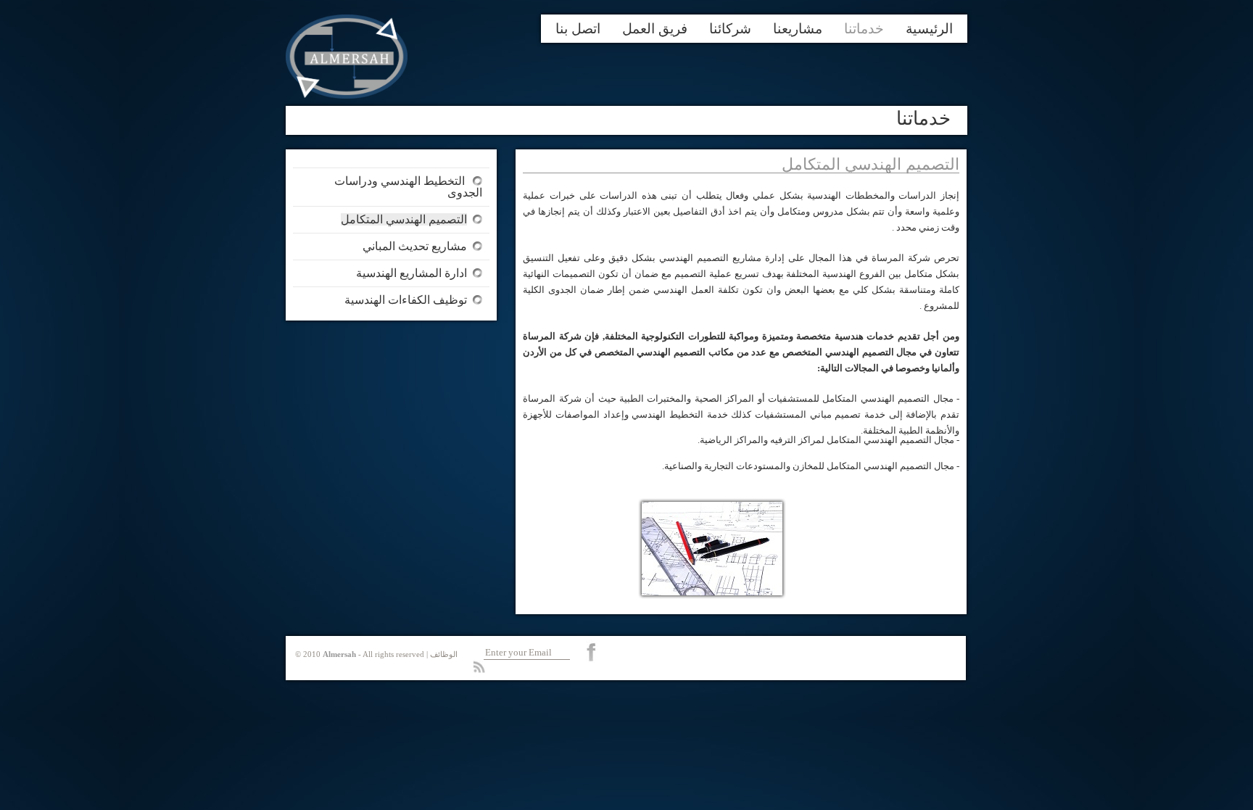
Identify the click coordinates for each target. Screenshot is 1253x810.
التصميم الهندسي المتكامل (404, 219)
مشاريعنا (797, 28)
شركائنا (730, 28)
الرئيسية (929, 28)
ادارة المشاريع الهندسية (411, 273)
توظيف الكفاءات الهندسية (405, 300)
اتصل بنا (577, 28)
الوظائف (444, 654)
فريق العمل (654, 28)
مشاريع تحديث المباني (415, 246)
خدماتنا (864, 28)
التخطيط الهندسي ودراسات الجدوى (408, 187)
